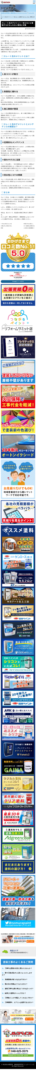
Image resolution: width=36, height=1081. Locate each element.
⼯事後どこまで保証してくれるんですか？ (19, 998)
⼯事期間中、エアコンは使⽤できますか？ (19, 1002)
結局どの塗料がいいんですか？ (15, 993)
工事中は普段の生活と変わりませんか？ (18, 968)
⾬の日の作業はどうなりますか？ (16, 984)
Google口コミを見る (18, 281)
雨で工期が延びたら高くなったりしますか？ (17, 974)
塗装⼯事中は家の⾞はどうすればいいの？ (19, 988)
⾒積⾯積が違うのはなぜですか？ (16, 979)
